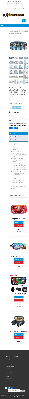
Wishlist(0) (18, 8)
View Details (19, 225)
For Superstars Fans (19, 119)
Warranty (8, 368)
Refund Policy (9, 364)
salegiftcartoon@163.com (15, 1)
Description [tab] (13, 134)
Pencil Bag (22, 30)
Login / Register (10, 8)
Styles (10, 103)
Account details (9, 378)
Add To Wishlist (20, 231)
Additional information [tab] (16, 137)
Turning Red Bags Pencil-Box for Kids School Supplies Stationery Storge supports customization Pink (18, 219)
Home (10, 30)
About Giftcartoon (10, 359)
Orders (7, 376)
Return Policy (9, 362)
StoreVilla (16, 396)
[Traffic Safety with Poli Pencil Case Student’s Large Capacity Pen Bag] (18, 246)
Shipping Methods (10, 366)
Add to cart (18, 107)
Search (22, 390)
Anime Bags (16, 30)
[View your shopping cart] (22, 9)
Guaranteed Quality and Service (15, 3)
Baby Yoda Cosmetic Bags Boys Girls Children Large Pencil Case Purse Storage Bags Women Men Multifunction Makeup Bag (18, 331)
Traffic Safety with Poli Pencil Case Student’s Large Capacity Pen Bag (18, 256)
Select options (19, 222)
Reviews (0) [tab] (13, 140)
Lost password (9, 380)
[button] (25, 38)
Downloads (8, 383)
